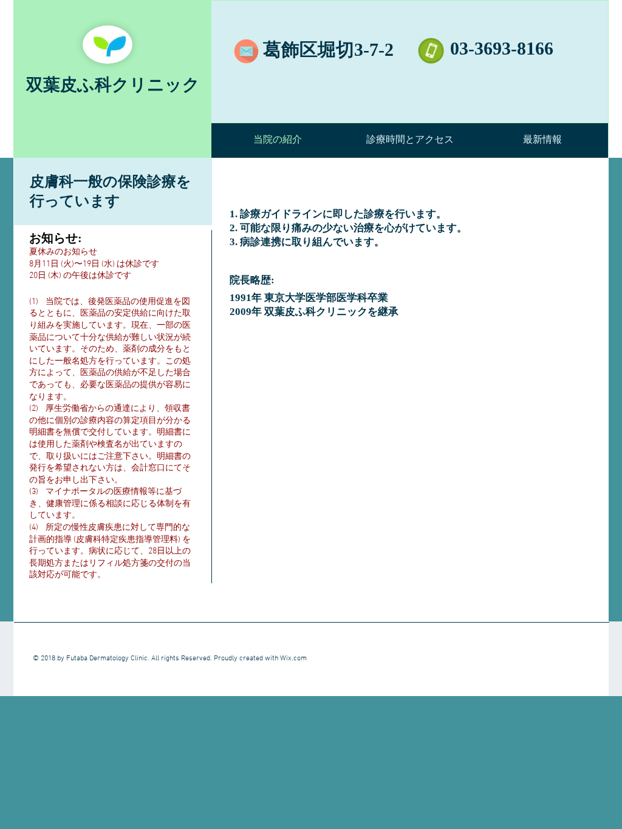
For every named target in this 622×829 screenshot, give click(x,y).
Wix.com (293, 658)
